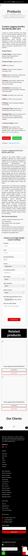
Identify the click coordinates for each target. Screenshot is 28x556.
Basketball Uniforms (6, 496)
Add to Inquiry (6, 138)
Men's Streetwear (6, 490)
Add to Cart (14, 373)
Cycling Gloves (5, 481)
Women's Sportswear (7, 473)
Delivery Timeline (8, 290)
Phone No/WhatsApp (9, 256)
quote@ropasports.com (19, 1)
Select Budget (7, 276)
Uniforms (4, 466)
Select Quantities (8, 283)
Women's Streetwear (6, 492)
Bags (3, 458)
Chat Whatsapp (17, 138)
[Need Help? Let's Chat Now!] (3, 553)
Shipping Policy (5, 506)
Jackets (4, 462)
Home (7, 14)
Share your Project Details (10, 303)
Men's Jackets (5, 486)
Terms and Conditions (7, 510)
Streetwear (4, 464)
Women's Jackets (6, 488)
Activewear (13, 14)
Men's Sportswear (6, 471)
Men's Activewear (6, 475)
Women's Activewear (6, 477)
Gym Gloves (5, 483)
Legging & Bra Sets (15, 16)
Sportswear (4, 453)
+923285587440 (9, 1)
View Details (14, 369)
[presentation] (2, 427)
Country (5, 263)
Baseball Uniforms (6, 494)
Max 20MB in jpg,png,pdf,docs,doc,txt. (13, 296)
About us (4, 503)
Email (5, 250)
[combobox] (6, 259)
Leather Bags (5, 479)
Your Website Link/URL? (9, 270)
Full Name (6, 243)
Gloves (3, 460)
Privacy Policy (5, 508)
